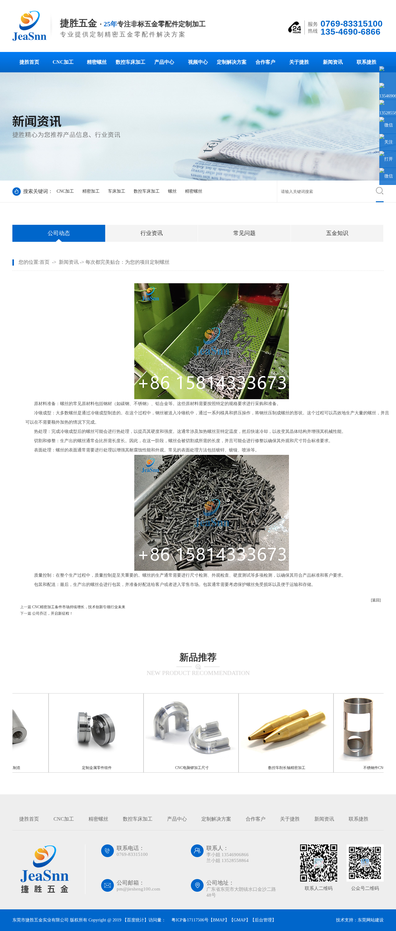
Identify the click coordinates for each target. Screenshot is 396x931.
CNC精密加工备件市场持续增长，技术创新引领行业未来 (78, 607)
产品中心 (164, 62)
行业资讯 (151, 233)
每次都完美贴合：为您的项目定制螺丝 (127, 262)
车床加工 (116, 191)
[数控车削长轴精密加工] (268, 762)
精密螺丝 (97, 62)
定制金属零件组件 (79, 768)
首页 (45, 262)
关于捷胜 (299, 62)
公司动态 (59, 233)
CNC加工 (63, 62)
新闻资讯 (333, 62)
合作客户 (265, 62)
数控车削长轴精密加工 (268, 768)
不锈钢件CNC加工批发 (364, 768)
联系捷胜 (367, 62)
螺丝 (172, 191)
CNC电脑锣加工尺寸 (174, 768)
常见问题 (244, 233)
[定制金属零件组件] (78, 762)
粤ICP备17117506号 (189, 920)
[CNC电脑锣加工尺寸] (173, 762)
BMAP (219, 920)
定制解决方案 (232, 62)
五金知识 (337, 233)
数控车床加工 (130, 62)
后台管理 (263, 920)
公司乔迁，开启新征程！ (52, 613)
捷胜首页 (29, 62)
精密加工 (91, 191)
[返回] (376, 600)
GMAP (240, 920)
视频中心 (198, 62)
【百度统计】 (135, 920)
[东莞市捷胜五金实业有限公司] (33, 39)
